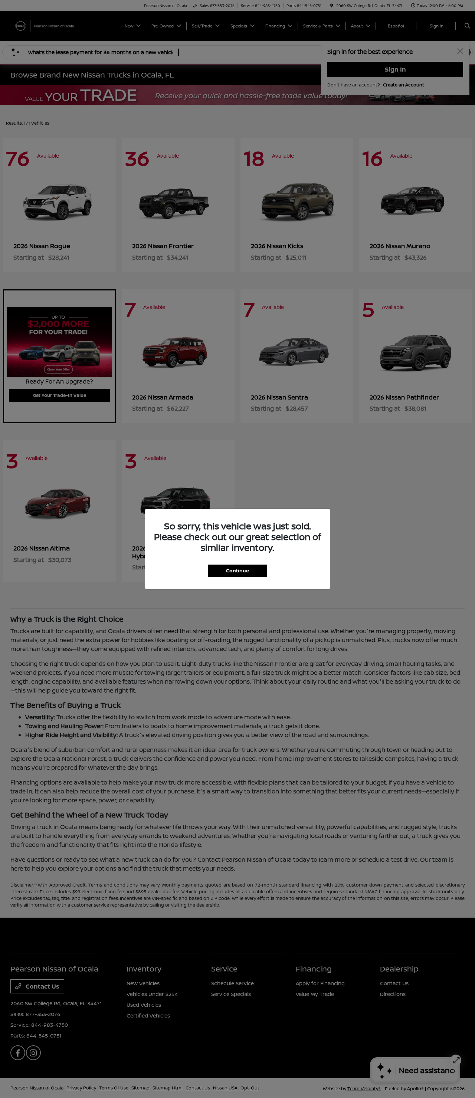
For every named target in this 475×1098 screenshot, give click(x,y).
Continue (237, 570)
